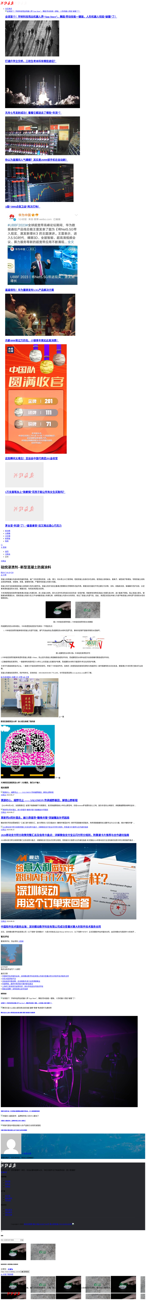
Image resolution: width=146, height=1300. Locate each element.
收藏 (14, 776)
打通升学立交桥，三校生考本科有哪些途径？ (30, 61)
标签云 (7, 1283)
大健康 (7, 633)
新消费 (7, 630)
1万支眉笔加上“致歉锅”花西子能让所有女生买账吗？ (35, 555)
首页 (7, 651)
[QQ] (4, 1272)
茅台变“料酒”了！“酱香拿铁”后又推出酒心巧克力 (33, 625)
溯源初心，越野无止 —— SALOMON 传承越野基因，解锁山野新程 (39, 899)
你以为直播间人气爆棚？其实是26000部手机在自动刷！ (36, 159)
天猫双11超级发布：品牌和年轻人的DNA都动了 (13, 1220)
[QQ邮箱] (6, 1272)
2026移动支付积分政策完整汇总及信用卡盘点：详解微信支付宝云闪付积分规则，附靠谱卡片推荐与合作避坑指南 (65, 934)
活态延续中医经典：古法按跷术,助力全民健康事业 (21, 1081)
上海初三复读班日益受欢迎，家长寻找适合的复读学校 (22, 1086)
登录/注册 (27, 1253)
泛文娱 (7, 635)
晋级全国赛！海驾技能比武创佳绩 (15, 1088)
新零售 (7, 638)
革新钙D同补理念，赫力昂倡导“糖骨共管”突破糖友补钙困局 (35, 917)
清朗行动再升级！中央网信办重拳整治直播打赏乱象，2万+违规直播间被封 (20, 1210)
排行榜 (7, 1281)
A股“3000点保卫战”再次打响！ (22, 206)
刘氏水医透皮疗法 (9, 1078)
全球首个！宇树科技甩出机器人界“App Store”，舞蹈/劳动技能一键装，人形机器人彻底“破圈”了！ (61, 16)
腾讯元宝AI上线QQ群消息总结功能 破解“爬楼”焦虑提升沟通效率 (18, 1112)
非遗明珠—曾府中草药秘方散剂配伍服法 (17, 1083)
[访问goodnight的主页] (11, 1064)
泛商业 (7, 653)
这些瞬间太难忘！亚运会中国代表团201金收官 (31, 458)
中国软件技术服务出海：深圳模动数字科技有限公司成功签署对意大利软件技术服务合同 (51, 1026)
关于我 (7, 1295)
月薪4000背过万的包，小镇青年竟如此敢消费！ (32, 340)
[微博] (2, 1272)
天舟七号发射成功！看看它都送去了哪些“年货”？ (33, 112)
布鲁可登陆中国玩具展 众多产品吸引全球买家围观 (14, 1229)
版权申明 (8, 1298)
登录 (4, 647)
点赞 (21, 776)
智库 (7, 640)
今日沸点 (8, 9)
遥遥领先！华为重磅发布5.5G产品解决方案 (29, 290)
